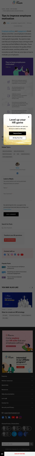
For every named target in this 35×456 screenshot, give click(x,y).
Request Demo (17, 133)
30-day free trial (17, 138)
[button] (28, 117)
